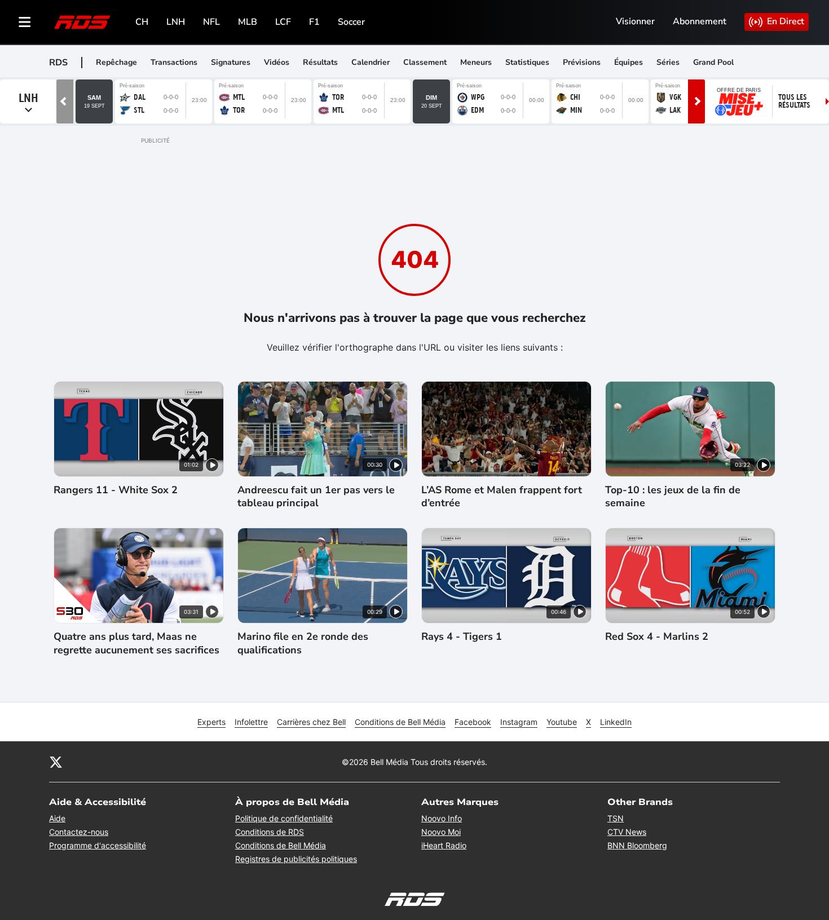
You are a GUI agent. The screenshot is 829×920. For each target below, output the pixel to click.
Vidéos (276, 62)
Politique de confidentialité (284, 818)
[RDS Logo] (82, 22)
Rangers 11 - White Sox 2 (116, 490)
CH (141, 22)
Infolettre (251, 722)
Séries (668, 62)
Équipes (628, 62)
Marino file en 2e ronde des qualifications (302, 643)
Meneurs (476, 62)
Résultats (320, 62)
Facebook (473, 722)
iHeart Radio (443, 845)
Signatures (230, 62)
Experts (211, 722)
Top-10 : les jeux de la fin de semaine (672, 497)
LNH (175, 22)
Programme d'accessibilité (97, 845)
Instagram (518, 722)
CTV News (626, 832)
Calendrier (370, 62)
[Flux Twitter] (56, 761)
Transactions (174, 62)
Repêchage (116, 62)
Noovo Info (441, 818)
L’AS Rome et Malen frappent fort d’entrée (501, 497)
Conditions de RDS (269, 832)
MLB (247, 22)
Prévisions (582, 62)
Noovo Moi (441, 832)
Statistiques (527, 62)
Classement (425, 62)
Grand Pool (713, 62)
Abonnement (699, 21)
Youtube (561, 722)
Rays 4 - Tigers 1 (461, 636)
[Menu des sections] (25, 22)
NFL (211, 22)
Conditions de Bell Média (400, 722)
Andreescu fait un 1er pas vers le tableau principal (316, 497)
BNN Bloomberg (637, 845)
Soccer (351, 22)
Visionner (635, 21)
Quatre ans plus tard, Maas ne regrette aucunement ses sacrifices (136, 643)
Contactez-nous (78, 832)
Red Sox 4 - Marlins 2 (656, 636)
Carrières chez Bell (311, 722)
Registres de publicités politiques (296, 859)
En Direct (785, 21)
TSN (615, 818)
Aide (57, 818)
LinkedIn (616, 722)
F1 (314, 22)
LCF (283, 22)
